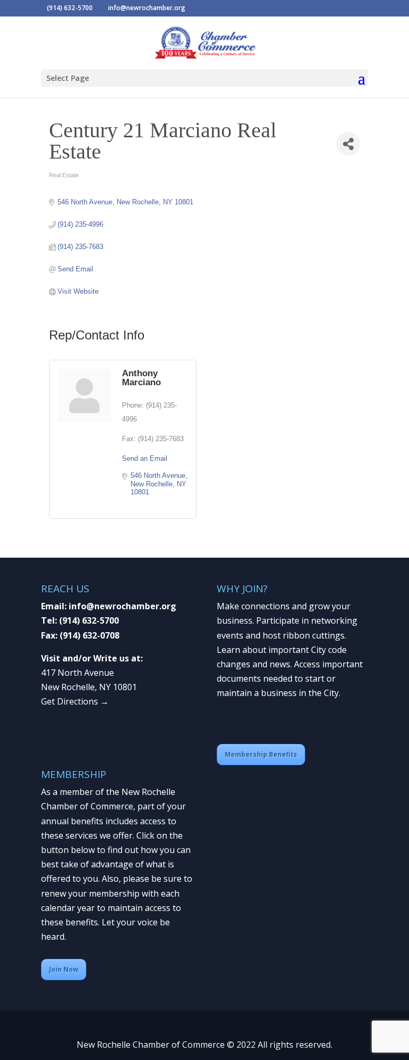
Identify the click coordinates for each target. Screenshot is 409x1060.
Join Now (63, 969)
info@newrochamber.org (122, 606)
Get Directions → (75, 701)
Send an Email (144, 458)
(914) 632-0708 (89, 635)
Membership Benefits (261, 754)
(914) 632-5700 (89, 620)
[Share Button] (348, 144)
